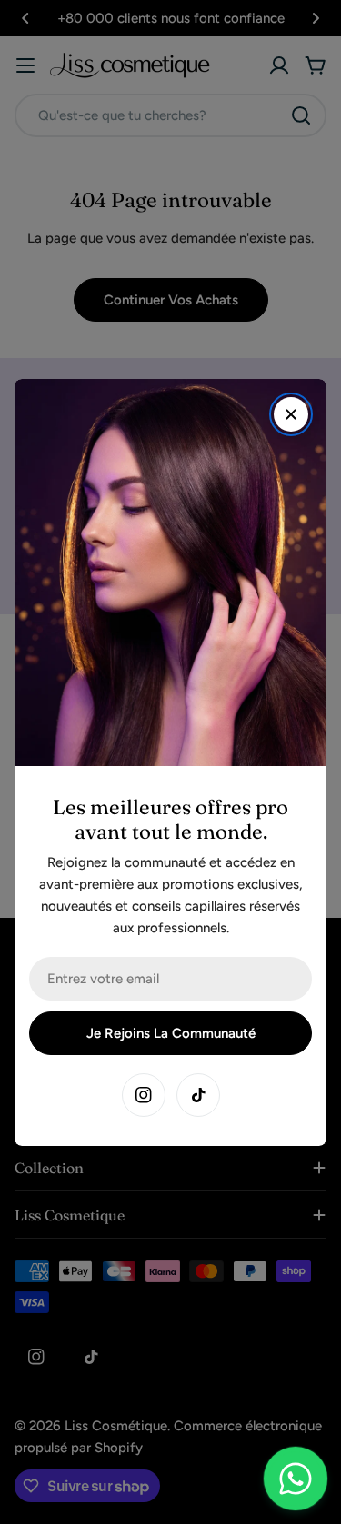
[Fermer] (291, 414)
